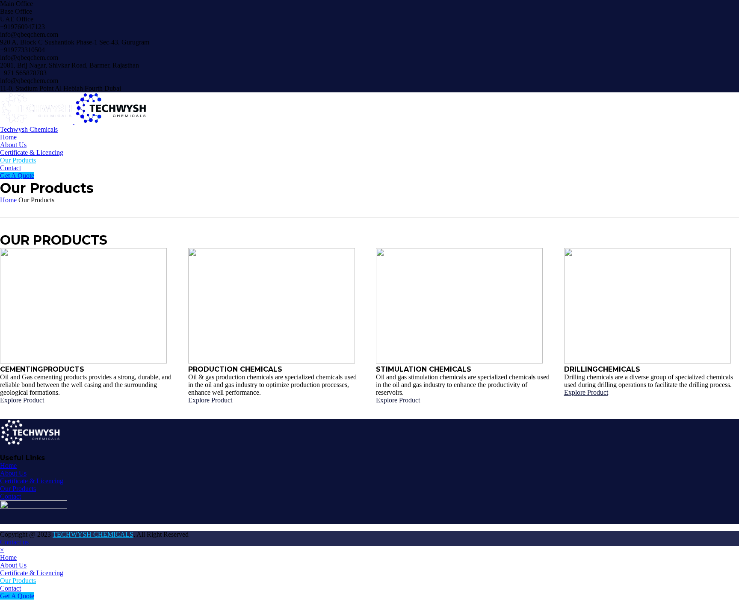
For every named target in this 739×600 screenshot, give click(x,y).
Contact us (14, 542)
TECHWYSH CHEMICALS (93, 534)
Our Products (18, 160)
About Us (13, 144)
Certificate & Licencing (31, 152)
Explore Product (22, 400)
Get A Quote (17, 175)
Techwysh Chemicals (29, 129)
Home (8, 137)
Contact (10, 167)
